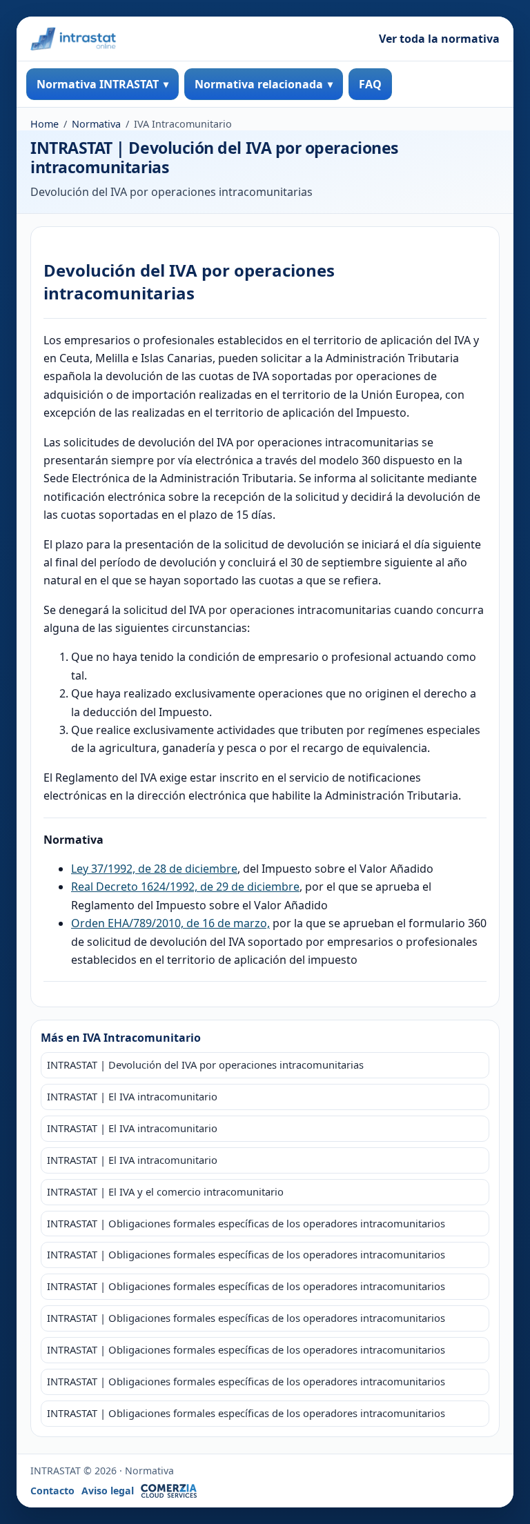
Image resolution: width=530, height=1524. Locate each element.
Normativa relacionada (259, 84)
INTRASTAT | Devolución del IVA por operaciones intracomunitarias (205, 1064)
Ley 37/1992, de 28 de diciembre (154, 868)
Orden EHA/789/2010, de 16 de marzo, (170, 923)
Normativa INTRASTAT (98, 84)
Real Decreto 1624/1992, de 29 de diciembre (185, 886)
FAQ (370, 84)
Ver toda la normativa (439, 38)
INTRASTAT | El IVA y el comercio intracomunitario (165, 1191)
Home (44, 123)
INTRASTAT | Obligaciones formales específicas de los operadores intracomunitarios (246, 1223)
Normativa (96, 123)
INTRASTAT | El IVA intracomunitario (132, 1096)
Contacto (52, 1490)
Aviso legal (107, 1490)
